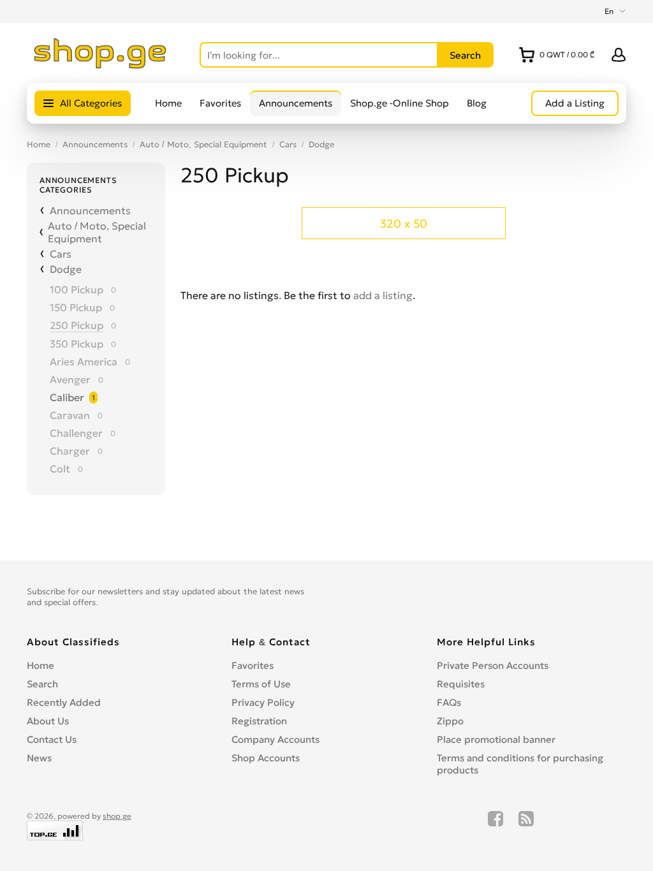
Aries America (83, 361)
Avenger (70, 379)
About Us (48, 721)
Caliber (67, 397)
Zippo (450, 721)
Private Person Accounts (492, 665)
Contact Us (52, 739)
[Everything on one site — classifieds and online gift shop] (100, 65)
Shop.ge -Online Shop (399, 103)
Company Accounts (275, 739)
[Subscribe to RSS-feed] (526, 825)
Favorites (220, 103)
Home (168, 103)
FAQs (449, 702)
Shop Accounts (265, 758)
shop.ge (117, 816)
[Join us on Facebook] (495, 825)
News (39, 758)
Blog (477, 103)
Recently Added (64, 702)
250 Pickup (76, 325)
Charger (70, 450)
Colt (60, 468)
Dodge (321, 144)
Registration (259, 721)
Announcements (295, 103)
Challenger (76, 433)
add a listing (383, 295)
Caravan (70, 415)
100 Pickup (76, 289)
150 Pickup (76, 307)
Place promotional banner (496, 739)
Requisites (461, 684)
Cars (288, 144)
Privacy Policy (263, 702)
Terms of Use (261, 684)
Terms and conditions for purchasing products (520, 764)
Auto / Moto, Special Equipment (203, 144)
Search (42, 684)
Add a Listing (575, 103)
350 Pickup (76, 343)
